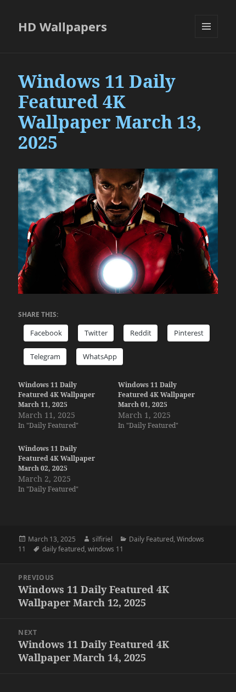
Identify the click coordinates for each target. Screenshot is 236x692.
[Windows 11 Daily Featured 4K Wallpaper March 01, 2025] (168, 405)
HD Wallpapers (62, 26)
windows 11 (105, 549)
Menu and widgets (206, 37)
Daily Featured (151, 539)
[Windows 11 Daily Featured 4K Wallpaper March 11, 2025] (68, 405)
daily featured (63, 549)
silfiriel (102, 539)
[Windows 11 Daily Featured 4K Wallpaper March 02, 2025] (68, 469)
